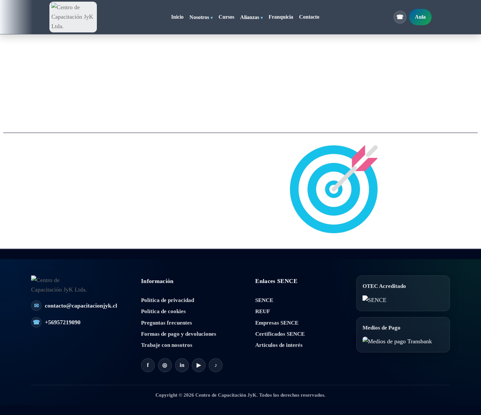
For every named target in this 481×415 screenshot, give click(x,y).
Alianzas (249, 17)
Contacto (309, 17)
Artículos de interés (279, 345)
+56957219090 (56, 322)
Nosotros (199, 17)
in (182, 365)
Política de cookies (163, 311)
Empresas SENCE (276, 323)
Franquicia (281, 17)
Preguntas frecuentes (166, 323)
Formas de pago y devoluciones (178, 334)
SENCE (264, 300)
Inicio (177, 17)
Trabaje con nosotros (166, 345)
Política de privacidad (167, 300)
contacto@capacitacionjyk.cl (75, 305)
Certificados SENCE (280, 334)
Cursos (226, 17)
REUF (262, 311)
